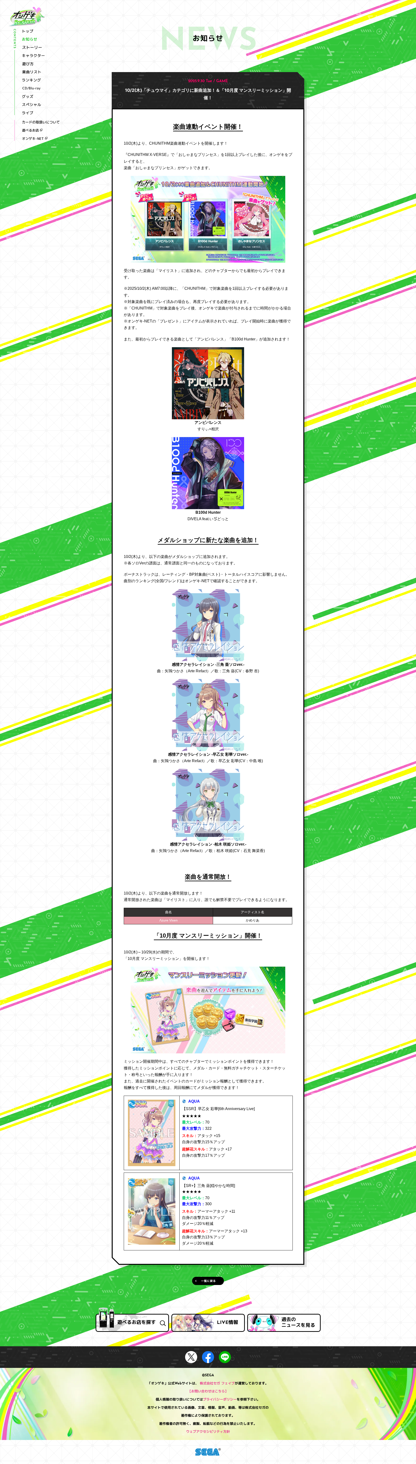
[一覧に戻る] (208, 1281)
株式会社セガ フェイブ (217, 1383)
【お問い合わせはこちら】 (208, 1391)
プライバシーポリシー (220, 1400)
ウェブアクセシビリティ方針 (208, 1432)
